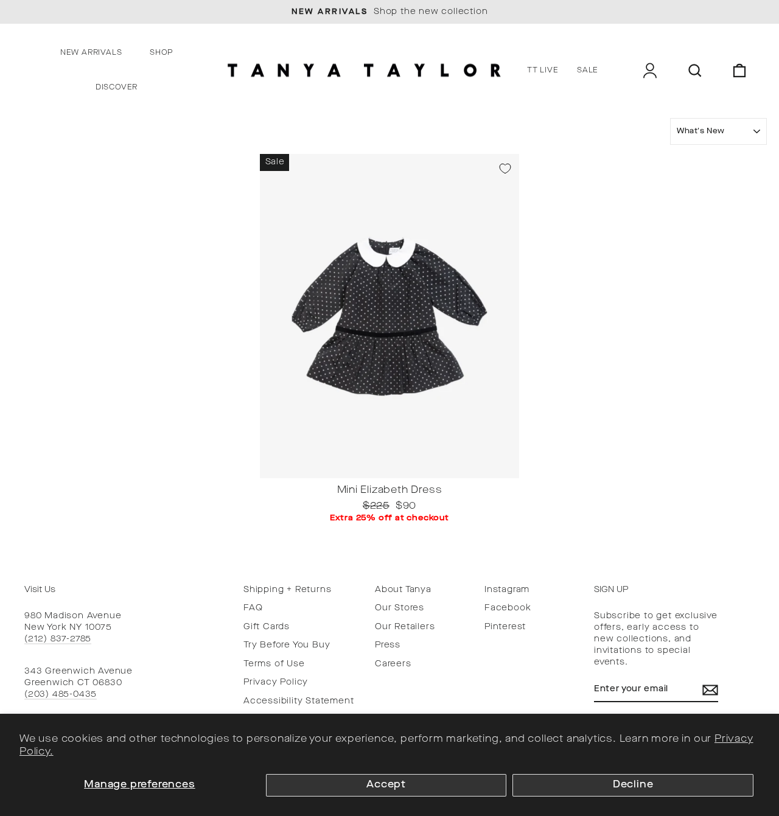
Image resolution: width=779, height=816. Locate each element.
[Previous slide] (273, 469)
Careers (393, 664)
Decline (633, 785)
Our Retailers (405, 627)
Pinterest (505, 627)
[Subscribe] (710, 690)
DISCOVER (117, 87)
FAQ (252, 608)
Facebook (507, 608)
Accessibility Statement (298, 701)
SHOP (161, 53)
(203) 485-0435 (60, 695)
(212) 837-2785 (57, 639)
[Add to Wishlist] (505, 168)
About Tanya (403, 590)
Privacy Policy (275, 682)
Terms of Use (274, 664)
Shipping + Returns (287, 590)
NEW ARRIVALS (91, 53)
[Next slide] (506, 469)
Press (387, 645)
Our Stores (399, 608)
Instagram (506, 590)
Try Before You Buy (286, 645)
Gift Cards (266, 627)
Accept (386, 785)
